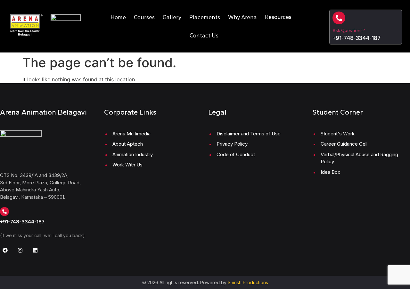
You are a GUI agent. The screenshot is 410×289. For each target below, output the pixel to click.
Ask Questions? (348, 30)
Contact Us (204, 35)
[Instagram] (20, 250)
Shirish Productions (248, 282)
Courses (144, 17)
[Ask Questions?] (338, 18)
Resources (278, 16)
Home (118, 17)
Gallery (172, 17)
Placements (204, 17)
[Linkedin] (35, 250)
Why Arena (242, 17)
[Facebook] (5, 250)
